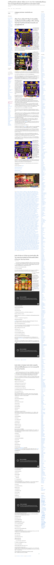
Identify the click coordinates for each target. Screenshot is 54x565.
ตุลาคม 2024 (42, 34)
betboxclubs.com (21, 196)
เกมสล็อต (31, 245)
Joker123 (27, 205)
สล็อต (23, 250)
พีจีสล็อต (42, 401)
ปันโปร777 (42, 398)
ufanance (25, 230)
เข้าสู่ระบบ (42, 487)
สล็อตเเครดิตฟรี (16, 244)
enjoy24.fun (42, 121)
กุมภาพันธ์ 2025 (43, 30)
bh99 (20, 197)
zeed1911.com (43, 367)
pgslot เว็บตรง (9, 90)
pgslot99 (42, 236)
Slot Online (30, 224)
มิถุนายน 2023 (42, 48)
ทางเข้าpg (42, 509)
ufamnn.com (22, 230)
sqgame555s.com (17, 226)
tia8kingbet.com (24, 228)
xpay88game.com (43, 359)
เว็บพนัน (36, 247)
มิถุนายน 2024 (42, 38)
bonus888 (35, 197)
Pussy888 (42, 254)
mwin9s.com (31, 211)
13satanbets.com (21, 191)
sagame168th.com (43, 273)
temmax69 (34, 227)
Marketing (16, 210)
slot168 (19, 225)
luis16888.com (34, 208)
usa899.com (31, 231)
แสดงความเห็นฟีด (43, 489)
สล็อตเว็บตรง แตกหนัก (28, 243)
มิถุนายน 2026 (42, 15)
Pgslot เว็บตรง (42, 234)
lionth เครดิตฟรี (20, 448)
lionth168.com (30, 207)
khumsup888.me (23, 206)
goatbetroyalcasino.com (44, 142)
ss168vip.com (23, 226)
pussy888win (42, 256)
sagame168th (42, 272)
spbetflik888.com (33, 225)
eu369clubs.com (43, 125)
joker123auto (29, 205)
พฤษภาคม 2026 (43, 16)
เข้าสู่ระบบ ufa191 (34, 245)
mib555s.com (16, 211)
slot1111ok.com (16, 225)
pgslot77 (42, 235)
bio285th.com (22, 197)
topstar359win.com (36, 228)
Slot (25, 224)
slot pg (32, 224)
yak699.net (42, 361)
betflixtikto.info (25, 196)
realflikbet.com (43, 258)
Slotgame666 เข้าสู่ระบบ (23, 225)
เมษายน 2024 (42, 40)
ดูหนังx (42, 378)
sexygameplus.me (20, 223)
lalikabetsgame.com (26, 207)
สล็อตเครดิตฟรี (20, 243)
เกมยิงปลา (28, 245)
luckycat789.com (30, 208)
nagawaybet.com (35, 211)
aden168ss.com (24, 193)
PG (41, 500)
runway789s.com (43, 268)
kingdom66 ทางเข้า (31, 206)
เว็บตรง (34, 246)
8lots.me (24, 192)
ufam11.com (19, 230)
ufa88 (31, 229)
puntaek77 (42, 253)
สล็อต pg (42, 411)
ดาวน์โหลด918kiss (43, 507)
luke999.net (37, 208)
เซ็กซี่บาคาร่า (20, 246)
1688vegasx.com (26, 191)
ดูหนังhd (9, 95)
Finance (42, 130)
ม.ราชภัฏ (42, 514)
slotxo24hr (29, 225)
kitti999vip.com (18, 207)
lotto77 (27, 208)
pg (28, 214)
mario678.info (35, 209)
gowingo (42, 145)
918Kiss (26, 192)
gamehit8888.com (43, 139)
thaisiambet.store (17, 228)
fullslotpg (44, 496)
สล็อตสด (42, 432)
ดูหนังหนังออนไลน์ (43, 379)
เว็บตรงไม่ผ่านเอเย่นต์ (22, 247)
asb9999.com (24, 194)
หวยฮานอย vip (25, 245)
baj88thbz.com (21, 195)
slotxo (27, 225)
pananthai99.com (17, 214)
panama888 (34, 213)
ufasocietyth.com (33, 230)
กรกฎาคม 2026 (43, 14)
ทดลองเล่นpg (42, 382)
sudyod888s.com (36, 226)
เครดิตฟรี (18, 246)
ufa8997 (34, 229)
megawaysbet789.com (21, 210)
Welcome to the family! (18, 8)
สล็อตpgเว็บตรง (16, 242)
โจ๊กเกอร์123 (35, 249)
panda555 (20, 214)
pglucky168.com (43, 232)
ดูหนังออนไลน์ (9, 96)
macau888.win (31, 209)
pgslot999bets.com (43, 238)
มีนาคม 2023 (42, 51)
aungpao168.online (28, 194)
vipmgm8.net (16, 233)
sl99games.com (23, 224)
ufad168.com (36, 229)
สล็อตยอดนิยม (33, 242)
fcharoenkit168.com (43, 128)
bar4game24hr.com (29, 195)
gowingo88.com (43, 146)
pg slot (9, 91)
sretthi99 (20, 226)
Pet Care (27, 214)
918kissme (42, 69)
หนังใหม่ (22, 245)
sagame (42, 270)
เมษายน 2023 (42, 50)
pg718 (29, 215)
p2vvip (31, 213)
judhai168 (16, 206)
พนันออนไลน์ (42, 400)
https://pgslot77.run (10, 89)
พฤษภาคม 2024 (43, 39)
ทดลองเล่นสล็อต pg (43, 385)
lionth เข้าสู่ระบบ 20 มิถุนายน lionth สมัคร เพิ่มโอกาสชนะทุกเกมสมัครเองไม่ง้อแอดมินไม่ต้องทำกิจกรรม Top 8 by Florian (27, 257)
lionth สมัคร (22, 447)
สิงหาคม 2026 (42, 13)
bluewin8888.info (28, 197)
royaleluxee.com (43, 266)
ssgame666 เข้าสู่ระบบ (27, 226)
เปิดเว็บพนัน (26, 246)
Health (42, 148)
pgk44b (42, 231)
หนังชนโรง (35, 244)
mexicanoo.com (32, 210)
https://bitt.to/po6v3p (17, 170)
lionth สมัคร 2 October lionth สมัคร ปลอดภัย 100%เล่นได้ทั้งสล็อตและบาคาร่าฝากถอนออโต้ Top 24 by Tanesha (27, 367)
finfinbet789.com (43, 131)
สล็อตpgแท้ (19, 242)
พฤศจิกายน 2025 (43, 22)
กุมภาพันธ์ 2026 (43, 19)
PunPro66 (42, 248)
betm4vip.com (32, 196)
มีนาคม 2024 (42, 41)
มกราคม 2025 (42, 31)
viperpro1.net (36, 232)
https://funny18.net (10, 120)
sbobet (42, 275)
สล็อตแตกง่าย (20, 244)
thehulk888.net (20, 228)
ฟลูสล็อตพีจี (42, 403)
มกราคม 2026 (42, 20)
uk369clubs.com (24, 231)
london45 (19, 208)
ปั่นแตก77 (42, 397)
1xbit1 (37, 191)
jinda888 (25, 205)
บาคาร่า (9, 87)
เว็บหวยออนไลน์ (33, 248)
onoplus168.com (24, 213)
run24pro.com (42, 267)
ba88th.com (37, 194)
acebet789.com (20, 193)
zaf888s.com (42, 365)
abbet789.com (16, 193)
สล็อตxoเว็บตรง (25, 242)
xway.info (42, 360)
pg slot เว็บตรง (17, 215)
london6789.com (22, 208)
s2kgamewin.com (43, 269)
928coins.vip (32, 192)
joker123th (33, 205)
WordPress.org (43, 490)
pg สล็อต (25, 215)
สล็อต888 (30, 241)
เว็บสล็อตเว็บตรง (29, 248)
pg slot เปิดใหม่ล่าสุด (43, 220)
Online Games (20, 213)
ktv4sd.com (22, 207)
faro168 (42, 127)
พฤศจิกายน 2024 (43, 33)
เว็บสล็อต (19, 248)
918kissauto (29, 192)
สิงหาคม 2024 (42, 36)
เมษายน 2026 (42, 17)
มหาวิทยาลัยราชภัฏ (43, 404)
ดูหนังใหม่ (42, 381)
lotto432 (25, 208)
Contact (14, 8)
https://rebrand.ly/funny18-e (18, 167)
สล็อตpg (36, 241)
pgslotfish (42, 239)
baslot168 (32, 195)
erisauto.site (42, 122)
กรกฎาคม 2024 (43, 37)
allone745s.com (30, 193)
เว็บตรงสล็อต (18, 247)
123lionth (18, 191)
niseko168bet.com (22, 212)
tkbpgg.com (28, 228)
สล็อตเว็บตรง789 (33, 243)
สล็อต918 (34, 241)
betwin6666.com (36, 196)
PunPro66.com (43, 249)
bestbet (18, 196)
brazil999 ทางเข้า (43, 107)
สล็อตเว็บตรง (24, 243)
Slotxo (42, 506)
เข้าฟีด (42, 488)
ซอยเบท (42, 375)
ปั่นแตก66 (42, 396)
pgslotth (9, 123)
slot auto (28, 224)
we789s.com (34, 233)
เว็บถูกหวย (27, 247)
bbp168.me (35, 195)
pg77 (31, 215)
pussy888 (9, 86)
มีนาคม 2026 (42, 18)
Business (42, 109)
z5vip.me (42, 364)
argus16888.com (21, 194)
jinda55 (22, 205)
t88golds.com (24, 227)
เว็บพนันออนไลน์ (43, 469)
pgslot (26, 121)
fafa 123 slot (42, 126)
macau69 (29, 209)
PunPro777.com (43, 251)
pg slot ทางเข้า (33, 214)
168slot (30, 191)
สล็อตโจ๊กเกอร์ (27, 244)
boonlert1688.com (43, 106)
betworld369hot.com (17, 197)
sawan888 (42, 274)
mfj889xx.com (35, 210)
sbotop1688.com (43, 276)
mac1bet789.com (25, 209)
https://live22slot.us (10, 92)
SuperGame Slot (21, 227)
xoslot (42, 358)
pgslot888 (9, 121)
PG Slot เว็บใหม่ (21, 215)
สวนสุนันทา (30, 244)
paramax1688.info (23, 214)
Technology (31, 227)
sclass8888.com (43, 277)
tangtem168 (28, 227)
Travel (18, 229)
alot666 (35, 193)
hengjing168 (42, 150)
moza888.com (28, 211)
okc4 (32, 212)
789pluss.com (16, 192)
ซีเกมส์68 (42, 376)
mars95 (18, 210)
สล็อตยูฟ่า (36, 242)
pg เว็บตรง (27, 215)
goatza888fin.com (43, 143)
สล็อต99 (44, 516)
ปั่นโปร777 (42, 399)
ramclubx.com (42, 257)
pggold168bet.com (35, 215)
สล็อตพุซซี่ (30, 242)
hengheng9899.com (43, 149)
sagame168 (42, 271)
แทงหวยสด (32, 249)
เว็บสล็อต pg (21, 248)
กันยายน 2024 (42, 35)
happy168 (42, 147)
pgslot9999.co (42, 237)
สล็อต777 (27, 241)
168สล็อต (33, 191)
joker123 (9, 104)
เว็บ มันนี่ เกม (31, 246)
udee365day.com (25, 229)
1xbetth (9, 119)
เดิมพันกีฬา (23, 246)
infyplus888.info (16, 205)
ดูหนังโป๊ (9, 118)
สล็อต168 (16, 241)
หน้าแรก (9, 8)
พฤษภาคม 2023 (43, 49)
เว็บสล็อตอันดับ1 (25, 248)
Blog (11, 8)
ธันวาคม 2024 (42, 32)
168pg (28, 191)
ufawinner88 (20, 231)
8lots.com (19, 192)
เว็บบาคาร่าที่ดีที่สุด (33, 247)
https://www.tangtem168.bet (11, 117)
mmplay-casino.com (23, 211)
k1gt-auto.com (18, 206)
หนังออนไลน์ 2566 (19, 245)
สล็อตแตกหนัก (23, 244)
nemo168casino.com (17, 212)
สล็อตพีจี (28, 242)
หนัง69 (32, 244)
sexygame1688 (16, 223)
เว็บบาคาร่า (29, 247)
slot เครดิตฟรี (35, 224)
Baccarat (16, 195)
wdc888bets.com (30, 233)
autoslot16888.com (33, 194)
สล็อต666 (25, 241)
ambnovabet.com (17, 194)
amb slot (37, 193)
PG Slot (30, 214)
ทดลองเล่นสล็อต (43, 383)
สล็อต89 (32, 241)
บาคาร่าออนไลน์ (10, 97)
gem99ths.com (43, 140)
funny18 (20, 250)
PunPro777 (42, 250)
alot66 (33, 193)
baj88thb (18, 195)
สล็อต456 (18, 241)
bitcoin (25, 197)
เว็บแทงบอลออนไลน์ (22, 249)
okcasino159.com (36, 212)
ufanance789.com (29, 230)
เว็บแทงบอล (18, 249)
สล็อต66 (22, 241)
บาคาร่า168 (9, 115)
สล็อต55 (20, 241)
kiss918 (15, 207)
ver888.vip (27, 232)
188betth (35, 191)
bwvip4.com (42, 110)
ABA (37, 192)
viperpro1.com (32, 232)
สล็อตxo (22, 242)
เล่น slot (29, 246)
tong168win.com (31, 228)
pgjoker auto (42, 230)
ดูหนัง (8, 93)
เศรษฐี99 (26, 249)
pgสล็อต (44, 503)
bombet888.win (32, 197)
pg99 (32, 215)
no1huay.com (30, 212)
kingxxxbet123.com (36, 206)
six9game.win (36, 223)
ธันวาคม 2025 (42, 21)
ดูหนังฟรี (9, 94)
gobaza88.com (43, 144)
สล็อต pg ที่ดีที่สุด (43, 412)
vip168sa (30, 232)
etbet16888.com (43, 123)
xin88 (41, 357)
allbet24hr (27, 193)
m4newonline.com (17, 209)
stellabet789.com (32, 226)
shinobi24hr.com (29, 223)
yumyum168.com (43, 363)
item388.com (20, 205)
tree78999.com (21, 229)
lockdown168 (16, 208)
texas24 (36, 227)
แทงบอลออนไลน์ (29, 249)
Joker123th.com (36, 205)
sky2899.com (19, 224)
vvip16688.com (26, 233)
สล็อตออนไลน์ (17, 243)
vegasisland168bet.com (17, 232)
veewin (37, 231)
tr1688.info (16, 229)
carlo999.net (42, 112)
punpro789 (42, 252)
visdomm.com (22, 233)
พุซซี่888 (42, 402)
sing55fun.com (33, 223)
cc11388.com (42, 113)
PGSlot (22, 250)
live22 (36, 207)
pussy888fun (42, 255)
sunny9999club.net (17, 227)
